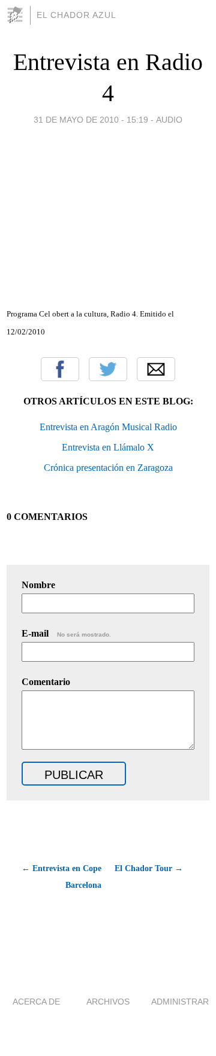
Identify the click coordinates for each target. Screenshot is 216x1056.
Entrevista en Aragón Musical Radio (108, 427)
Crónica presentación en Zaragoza (108, 467)
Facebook (60, 369)
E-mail (66, 633)
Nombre (38, 585)
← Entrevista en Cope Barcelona (61, 877)
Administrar (180, 1001)
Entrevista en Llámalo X (108, 447)
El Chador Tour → (149, 868)
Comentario (46, 682)
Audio (169, 119)
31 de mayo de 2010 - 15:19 (91, 119)
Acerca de (36, 1001)
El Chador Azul (76, 15)
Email (156, 369)
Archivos (108, 1001)
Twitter (108, 369)
